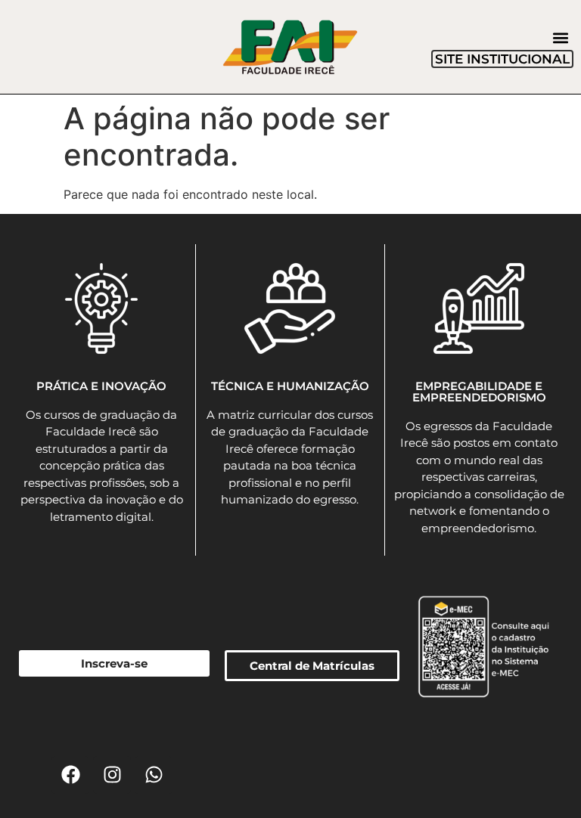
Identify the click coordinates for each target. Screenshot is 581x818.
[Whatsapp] (153, 775)
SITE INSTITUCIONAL (502, 59)
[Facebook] (70, 775)
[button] (560, 37)
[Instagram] (112, 775)
